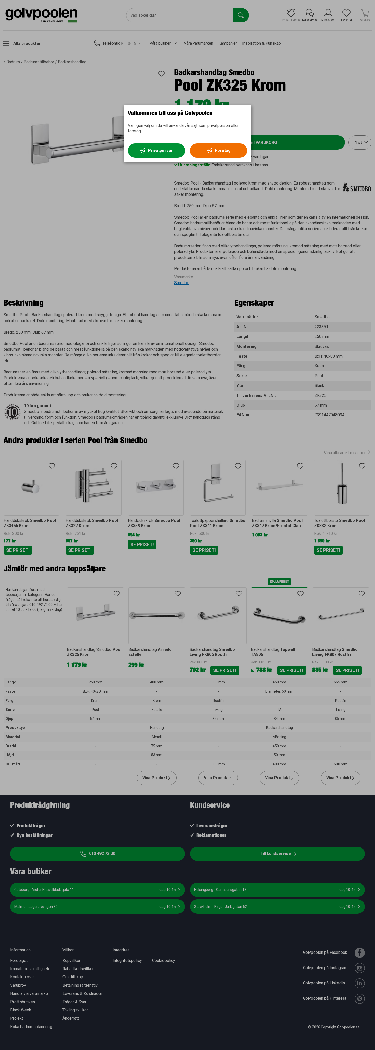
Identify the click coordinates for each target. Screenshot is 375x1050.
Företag (223, 150)
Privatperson (160, 150)
